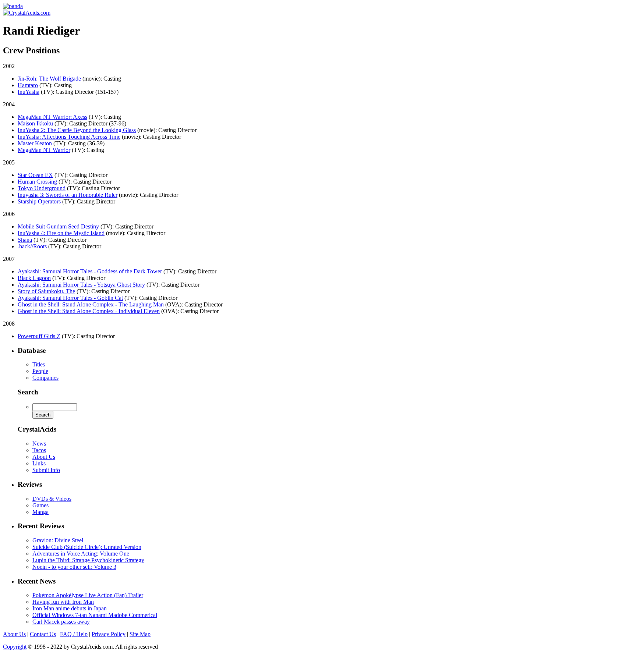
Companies (45, 378)
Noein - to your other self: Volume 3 (74, 567)
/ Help (74, 634)
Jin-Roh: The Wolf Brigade (49, 78)
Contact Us (43, 634)
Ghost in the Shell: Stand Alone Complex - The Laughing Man (91, 304)
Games (40, 505)
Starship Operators (39, 201)
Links (39, 463)
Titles (38, 364)
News (39, 443)
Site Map (140, 634)
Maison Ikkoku (35, 123)
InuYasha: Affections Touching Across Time (69, 137)
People (40, 371)
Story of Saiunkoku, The (46, 291)
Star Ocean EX (35, 175)
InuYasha (28, 92)
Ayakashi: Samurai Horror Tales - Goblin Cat (70, 298)
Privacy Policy (109, 634)
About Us (43, 457)
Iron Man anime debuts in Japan (69, 608)
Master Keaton (35, 143)
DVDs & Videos (51, 499)
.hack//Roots (32, 246)
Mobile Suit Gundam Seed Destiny (58, 226)
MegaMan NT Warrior (44, 150)
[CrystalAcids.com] (13, 6)
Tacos (39, 450)
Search (28, 392)
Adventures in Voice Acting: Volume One (80, 553)
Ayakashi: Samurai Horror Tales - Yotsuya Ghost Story (81, 284)
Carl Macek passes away (61, 621)
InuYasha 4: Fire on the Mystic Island (61, 233)
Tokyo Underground (42, 188)
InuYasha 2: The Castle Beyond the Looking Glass (77, 130)
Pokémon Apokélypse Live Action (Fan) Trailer (87, 595)
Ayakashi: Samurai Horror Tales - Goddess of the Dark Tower (90, 271)
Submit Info (46, 470)
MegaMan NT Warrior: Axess (52, 117)
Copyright (14, 646)
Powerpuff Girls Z (39, 336)
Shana (25, 240)
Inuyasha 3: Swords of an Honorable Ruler (67, 195)
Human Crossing (37, 181)
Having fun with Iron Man (63, 602)
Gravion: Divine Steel (57, 540)
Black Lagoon (34, 278)
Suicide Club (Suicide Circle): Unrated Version (86, 547)
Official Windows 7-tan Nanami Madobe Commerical (94, 615)
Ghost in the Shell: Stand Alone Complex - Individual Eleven (89, 311)
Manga (40, 512)
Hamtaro (28, 85)
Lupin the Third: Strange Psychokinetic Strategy (88, 560)
